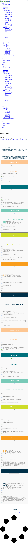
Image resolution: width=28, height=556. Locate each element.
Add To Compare (4, 140)
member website (18, 512)
